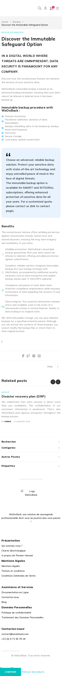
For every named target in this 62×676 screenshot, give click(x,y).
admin (7, 421)
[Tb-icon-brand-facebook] (21, 529)
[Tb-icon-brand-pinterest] (41, 529)
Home (5, 21)
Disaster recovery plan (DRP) (24, 396)
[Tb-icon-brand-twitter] (27, 529)
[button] (53, 381)
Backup (17, 21)
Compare (10, 672)
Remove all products (33, 671)
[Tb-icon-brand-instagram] (34, 529)
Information (16, 32)
